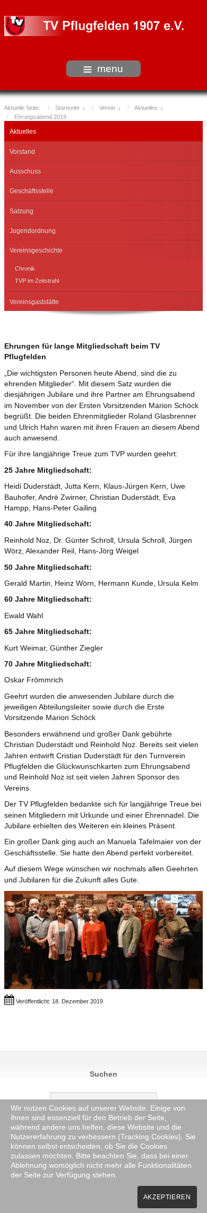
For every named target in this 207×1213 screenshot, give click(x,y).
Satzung (21, 211)
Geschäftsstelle (32, 191)
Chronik (25, 268)
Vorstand (22, 151)
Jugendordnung (33, 231)
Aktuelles (23, 131)
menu (110, 68)
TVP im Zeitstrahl (37, 281)
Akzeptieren (167, 1197)
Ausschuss (25, 171)
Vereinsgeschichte (36, 250)
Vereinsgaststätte (34, 302)
